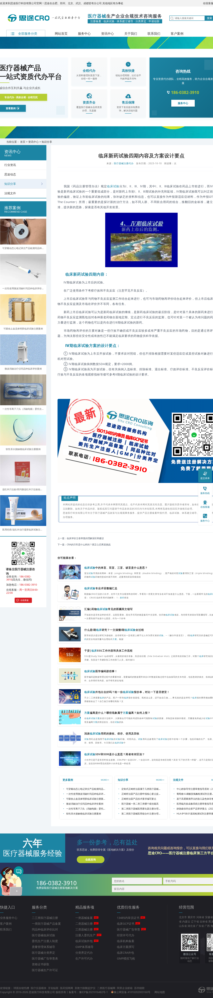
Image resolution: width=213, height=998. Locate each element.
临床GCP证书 (125, 924)
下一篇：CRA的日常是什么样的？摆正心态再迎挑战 (84, 544)
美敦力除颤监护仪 (85, 988)
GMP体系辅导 (84, 947)
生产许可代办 (84, 958)
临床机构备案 (125, 941)
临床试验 (113, 186)
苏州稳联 (139, 988)
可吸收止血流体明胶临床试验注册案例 (86, 798)
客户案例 (177, 33)
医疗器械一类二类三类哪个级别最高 (140, 803)
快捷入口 (7, 907)
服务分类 (39, 907)
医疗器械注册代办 (124, 163)
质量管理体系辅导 (43, 947)
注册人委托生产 (85, 935)
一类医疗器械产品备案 (46, 924)
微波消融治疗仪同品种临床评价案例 (84, 803)
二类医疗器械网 (106, 988)
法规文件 (10, 193)
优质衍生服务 (128, 907)
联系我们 (154, 33)
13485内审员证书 (128, 918)
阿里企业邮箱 (125, 988)
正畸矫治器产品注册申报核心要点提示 (141, 793)
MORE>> (105, 779)
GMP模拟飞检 (126, 958)
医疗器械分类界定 (43, 953)
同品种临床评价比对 (45, 929)
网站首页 (61, 33)
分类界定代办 (84, 953)
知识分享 (47, 141)
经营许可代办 (125, 935)
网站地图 (159, 992)
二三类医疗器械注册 (45, 918)
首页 (22, 141)
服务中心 (84, 33)
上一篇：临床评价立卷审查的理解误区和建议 (81, 538)
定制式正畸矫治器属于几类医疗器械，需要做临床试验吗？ (151, 789)
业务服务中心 (8, 918)
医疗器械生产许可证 (45, 970)
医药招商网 (67, 988)
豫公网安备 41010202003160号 (132, 992)
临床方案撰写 (125, 947)
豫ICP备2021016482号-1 (93, 992)
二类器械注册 (84, 924)
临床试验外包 (84, 941)
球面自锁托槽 (21, 988)
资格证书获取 (40, 964)
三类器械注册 (84, 929)
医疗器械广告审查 (128, 929)
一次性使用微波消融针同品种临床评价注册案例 (90, 793)
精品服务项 (84, 907)
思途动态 (10, 174)
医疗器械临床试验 (43, 935)
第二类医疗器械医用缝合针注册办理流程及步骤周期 (148, 813)
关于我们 (130, 33)
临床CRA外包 (125, 953)
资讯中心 (107, 33)
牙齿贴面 (53, 988)
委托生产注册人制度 (45, 941)
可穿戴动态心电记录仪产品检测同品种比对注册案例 (93, 789)
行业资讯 (10, 165)
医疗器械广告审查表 (45, 958)
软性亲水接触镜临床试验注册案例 (83, 813)
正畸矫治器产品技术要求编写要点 (138, 798)
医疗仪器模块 (39, 988)
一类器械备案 (84, 918)
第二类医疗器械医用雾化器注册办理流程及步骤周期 (148, 808)
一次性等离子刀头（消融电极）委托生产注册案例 (91, 808)
